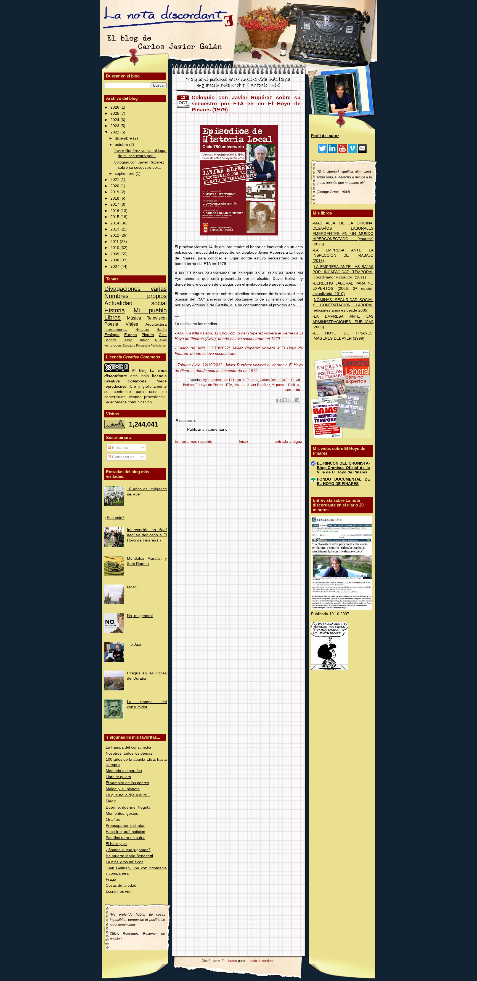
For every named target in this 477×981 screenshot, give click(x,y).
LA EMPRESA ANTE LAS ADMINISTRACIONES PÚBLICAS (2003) (342, 321)
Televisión (157, 317)
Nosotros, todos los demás (129, 753)
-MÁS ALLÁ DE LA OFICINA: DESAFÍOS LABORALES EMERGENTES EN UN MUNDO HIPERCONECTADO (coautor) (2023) (342, 233)
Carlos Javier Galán (275, 380)
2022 (115, 132)
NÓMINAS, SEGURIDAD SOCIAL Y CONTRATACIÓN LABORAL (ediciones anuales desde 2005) (342, 305)
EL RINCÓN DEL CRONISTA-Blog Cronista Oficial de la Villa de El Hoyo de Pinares (343, 467)
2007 (115, 266)
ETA (229, 385)
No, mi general (140, 616)
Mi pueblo (150, 310)
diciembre (124, 138)
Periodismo (158, 345)
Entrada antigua (288, 441)
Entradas (119, 448)
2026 (115, 107)
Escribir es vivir (119, 891)
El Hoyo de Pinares (209, 385)
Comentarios (122, 457)
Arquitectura (156, 324)
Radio (162, 330)
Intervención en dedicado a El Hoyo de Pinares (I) (147, 535)
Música (134, 317)
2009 (115, 254)
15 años (113, 820)
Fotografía (143, 345)
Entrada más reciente (193, 441)
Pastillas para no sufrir (125, 838)
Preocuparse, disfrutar (125, 826)
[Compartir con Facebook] (297, 400)
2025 (115, 113)
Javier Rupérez (258, 385)
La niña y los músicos (124, 862)
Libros (112, 317)
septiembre (125, 173)
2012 (115, 235)
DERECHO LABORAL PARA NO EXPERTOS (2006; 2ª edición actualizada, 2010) (342, 288)
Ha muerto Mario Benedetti (129, 856)
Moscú (133, 587)
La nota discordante (260, 961)
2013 (115, 229)
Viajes (132, 323)
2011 (115, 242)
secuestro (292, 390)
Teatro (127, 340)
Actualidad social (135, 303)
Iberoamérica (116, 330)
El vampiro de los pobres (127, 783)
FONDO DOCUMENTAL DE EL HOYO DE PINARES (343, 481)
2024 (115, 120)
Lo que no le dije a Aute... (128, 795)
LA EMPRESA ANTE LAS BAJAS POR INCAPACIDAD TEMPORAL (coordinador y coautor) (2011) (342, 272)
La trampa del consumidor (129, 747)
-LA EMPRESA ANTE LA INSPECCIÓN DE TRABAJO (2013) (342, 255)
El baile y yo (116, 844)
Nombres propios (135, 296)
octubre (122, 145)
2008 (115, 260)
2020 (115, 186)
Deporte (110, 340)
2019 (115, 192)
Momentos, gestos (122, 813)
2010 (115, 248)
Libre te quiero (118, 777)
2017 (115, 204)
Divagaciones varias (135, 288)
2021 (115, 180)
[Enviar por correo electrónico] (279, 400)
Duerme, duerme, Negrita (128, 807)
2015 (115, 217)
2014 (115, 223)
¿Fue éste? (114, 518)
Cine (163, 335)
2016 (115, 211)
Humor (144, 340)
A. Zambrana (227, 961)
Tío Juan (134, 644)
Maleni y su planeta (123, 789)
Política (293, 385)
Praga (111, 879)
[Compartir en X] (291, 400)
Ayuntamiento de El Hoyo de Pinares (230, 380)
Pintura (148, 335)
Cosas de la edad (121, 885)
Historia (114, 310)
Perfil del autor (325, 136)
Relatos (142, 330)
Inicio (243, 441)
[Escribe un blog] (285, 400)
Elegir (111, 801)
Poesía (111, 323)
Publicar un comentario (207, 429)
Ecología (112, 335)
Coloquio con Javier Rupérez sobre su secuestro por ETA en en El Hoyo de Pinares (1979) (246, 103)
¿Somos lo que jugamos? (128, 850)
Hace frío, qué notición (125, 832)
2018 (115, 198)
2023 (115, 126)
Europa (130, 335)
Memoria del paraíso (124, 771)
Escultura (129, 345)
